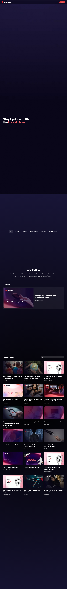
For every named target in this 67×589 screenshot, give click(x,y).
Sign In (57, 2)
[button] (20, 2)
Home (15, 2)
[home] (6, 2)
